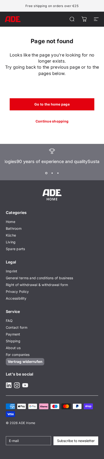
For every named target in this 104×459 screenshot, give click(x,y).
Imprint (11, 271)
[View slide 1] (46, 173)
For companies (18, 354)
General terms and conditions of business (39, 278)
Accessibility (16, 298)
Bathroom (14, 228)
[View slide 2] (52, 173)
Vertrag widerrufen (25, 361)
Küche (11, 235)
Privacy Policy (17, 291)
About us (13, 348)
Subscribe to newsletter (76, 441)
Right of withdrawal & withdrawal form (37, 285)
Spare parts (15, 249)
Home (10, 222)
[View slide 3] (58, 173)
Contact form (16, 327)
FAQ (9, 321)
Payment (13, 334)
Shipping (13, 341)
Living (10, 242)
